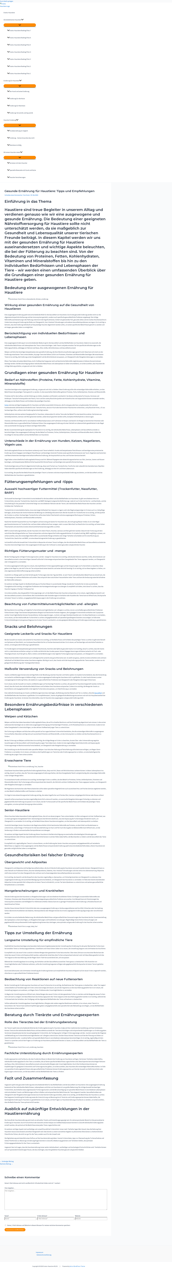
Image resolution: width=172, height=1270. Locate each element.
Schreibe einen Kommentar (13, 195)
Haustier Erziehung (10, 120)
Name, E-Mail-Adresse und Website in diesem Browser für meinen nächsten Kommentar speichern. (38, 1225)
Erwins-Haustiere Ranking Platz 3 (20, 59)
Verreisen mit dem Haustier (18, 163)
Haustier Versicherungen (17, 177)
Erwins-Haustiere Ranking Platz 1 (20, 73)
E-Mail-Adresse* (42, 1216)
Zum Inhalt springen (6, 1)
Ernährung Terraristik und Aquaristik (21, 113)
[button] (22, 19)
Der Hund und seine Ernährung (19, 91)
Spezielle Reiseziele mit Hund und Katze (22, 170)
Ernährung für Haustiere (11, 81)
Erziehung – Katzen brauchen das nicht (21, 138)
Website (77, 1216)
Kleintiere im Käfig (15, 145)
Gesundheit (98, 693)
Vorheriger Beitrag (7, 1161)
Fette (6, 405)
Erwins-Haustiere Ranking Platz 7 (20, 31)
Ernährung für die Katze (17, 99)
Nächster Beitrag (6, 1164)
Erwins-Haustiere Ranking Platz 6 (20, 38)
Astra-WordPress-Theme (77, 1266)
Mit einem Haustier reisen (12, 152)
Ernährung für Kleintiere (17, 106)
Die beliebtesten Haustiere (12, 20)
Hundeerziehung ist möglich (18, 131)
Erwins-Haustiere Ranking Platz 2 (20, 66)
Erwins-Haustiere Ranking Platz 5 (20, 45)
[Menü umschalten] (20, 25)
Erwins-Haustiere (9, 13)
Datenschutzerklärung (44, 1255)
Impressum (39, 1252)
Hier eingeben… (10, 1188)
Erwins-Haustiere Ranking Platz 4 (20, 52)
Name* (7, 1216)
